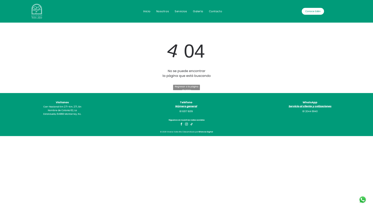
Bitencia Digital (206, 132)
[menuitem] (146, 11)
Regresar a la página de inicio (186, 87)
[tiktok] (191, 124)
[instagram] (186, 124)
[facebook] (181, 124)
